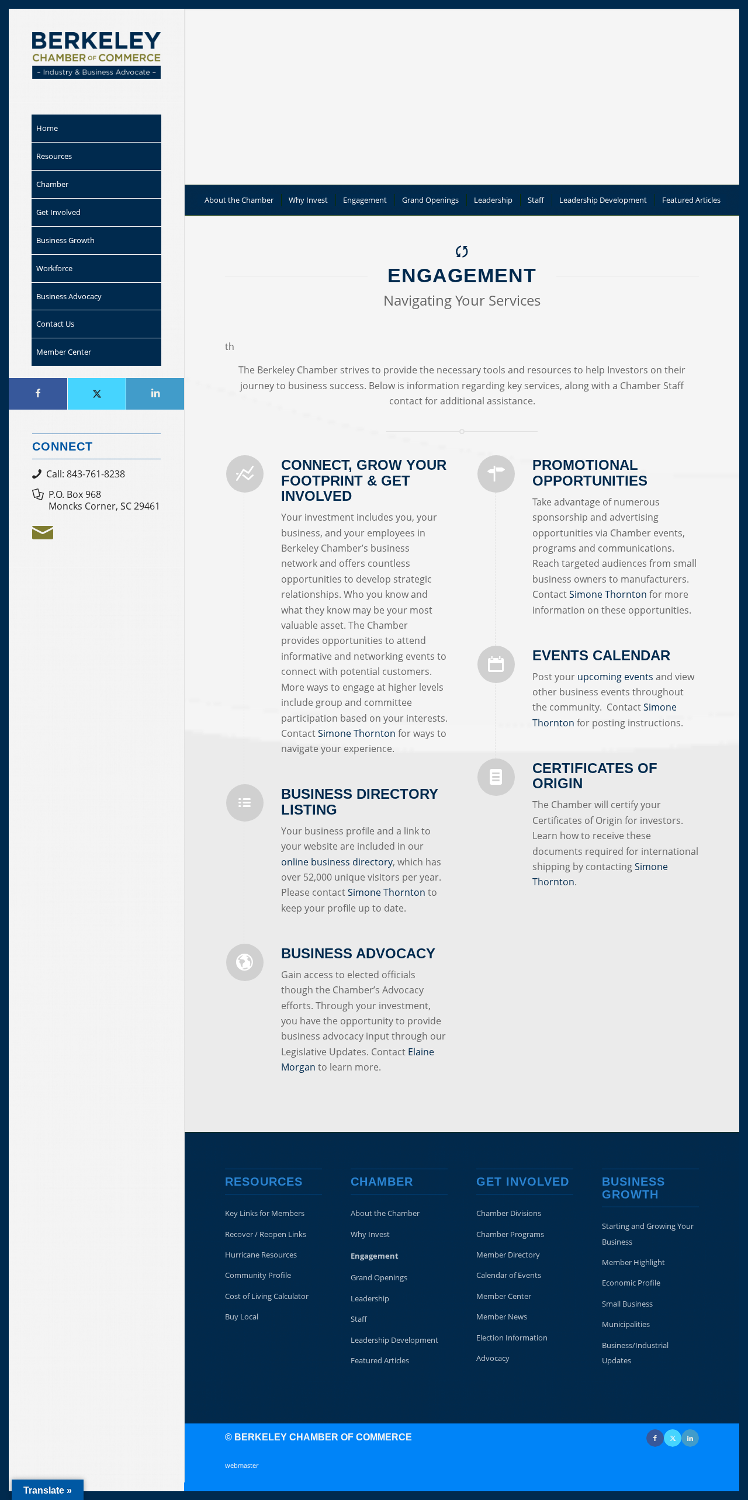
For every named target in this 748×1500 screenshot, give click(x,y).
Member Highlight (633, 1262)
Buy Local (241, 1316)
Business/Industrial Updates (635, 1353)
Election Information (512, 1337)
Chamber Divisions (508, 1213)
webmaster (241, 1465)
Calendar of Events (508, 1275)
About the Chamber (385, 1213)
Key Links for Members (264, 1213)
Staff (359, 1319)
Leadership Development (394, 1340)
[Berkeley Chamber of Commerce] (96, 55)
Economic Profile (631, 1282)
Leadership (370, 1298)
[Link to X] (96, 394)
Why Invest (370, 1234)
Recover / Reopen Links (265, 1234)
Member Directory (508, 1254)
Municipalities (626, 1324)
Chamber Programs (510, 1234)
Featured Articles (380, 1360)
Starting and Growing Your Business (648, 1233)
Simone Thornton (357, 733)
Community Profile (258, 1275)
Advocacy (493, 1358)
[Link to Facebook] (38, 394)
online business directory (337, 861)
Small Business (627, 1303)
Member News (501, 1316)
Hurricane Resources (261, 1254)
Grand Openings (379, 1277)
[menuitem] (96, 129)
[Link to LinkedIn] (155, 394)
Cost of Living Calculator (267, 1296)
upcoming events (615, 676)
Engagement (375, 1255)
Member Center (503, 1296)
